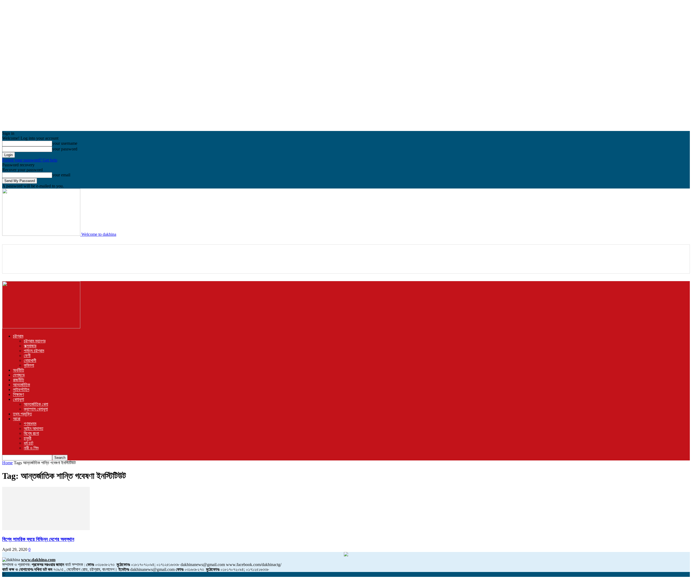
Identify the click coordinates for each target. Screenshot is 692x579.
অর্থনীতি (18, 370)
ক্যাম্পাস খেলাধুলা (36, 409)
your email (61, 175)
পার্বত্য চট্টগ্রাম (34, 350)
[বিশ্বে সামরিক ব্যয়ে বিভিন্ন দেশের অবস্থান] (46, 528)
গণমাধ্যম (30, 423)
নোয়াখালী (30, 360)
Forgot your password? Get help (29, 160)
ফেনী (27, 355)
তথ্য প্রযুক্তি (22, 414)
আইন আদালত (33, 428)
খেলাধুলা (18, 399)
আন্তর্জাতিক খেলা (36, 404)
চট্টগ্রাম (18, 336)
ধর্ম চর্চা (28, 443)
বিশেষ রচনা (31, 433)
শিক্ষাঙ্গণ (18, 394)
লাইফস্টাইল (21, 389)
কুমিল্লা (29, 365)
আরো (16, 418)
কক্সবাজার (30, 346)
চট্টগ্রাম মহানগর (34, 341)
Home (7, 462)
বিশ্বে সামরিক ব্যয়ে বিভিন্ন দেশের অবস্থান (38, 539)
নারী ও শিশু (31, 448)
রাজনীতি (18, 380)
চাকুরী (27, 438)
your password (64, 149)
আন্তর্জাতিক (21, 384)
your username (64, 143)
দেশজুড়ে (19, 375)
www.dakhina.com (38, 559)
